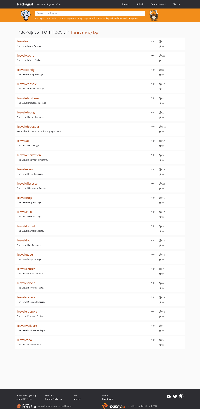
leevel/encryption (29, 155)
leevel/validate (27, 326)
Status (105, 395)
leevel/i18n (24, 212)
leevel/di (23, 141)
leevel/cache (25, 55)
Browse (125, 4)
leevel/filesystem (28, 183)
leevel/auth (25, 41)
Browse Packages (53, 399)
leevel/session (26, 297)
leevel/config (26, 70)
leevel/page (25, 255)
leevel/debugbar (28, 127)
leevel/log (23, 240)
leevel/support (27, 311)
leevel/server (26, 283)
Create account (158, 4)
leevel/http (24, 198)
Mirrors (77, 399)
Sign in (176, 4)
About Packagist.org (26, 395)
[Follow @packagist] (175, 396)
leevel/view (24, 340)
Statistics (49, 395)
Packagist (25, 4)
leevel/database (28, 98)
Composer (61, 18)
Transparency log (84, 32)
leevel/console (27, 84)
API (75, 395)
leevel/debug (26, 112)
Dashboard (107, 399)
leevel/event (25, 169)
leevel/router (26, 269)
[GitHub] (181, 396)
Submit (140, 4)
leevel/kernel (26, 226)
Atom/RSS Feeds (24, 399)
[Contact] (168, 396)
